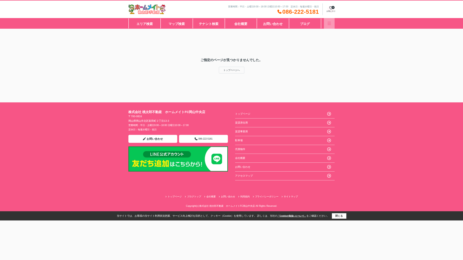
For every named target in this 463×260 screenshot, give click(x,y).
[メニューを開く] (329, 23)
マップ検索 (177, 24)
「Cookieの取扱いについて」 (291, 216)
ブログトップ (194, 196)
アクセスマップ (244, 175)
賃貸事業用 (241, 131)
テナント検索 (208, 24)
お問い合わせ (273, 24)
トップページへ (231, 70)
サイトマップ (291, 196)
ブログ (305, 24)
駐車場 (239, 140)
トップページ (242, 113)
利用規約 (245, 196)
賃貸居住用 (241, 122)
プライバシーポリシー (267, 196)
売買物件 (240, 149)
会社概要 (240, 24)
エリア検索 (145, 24)
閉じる (339, 215)
